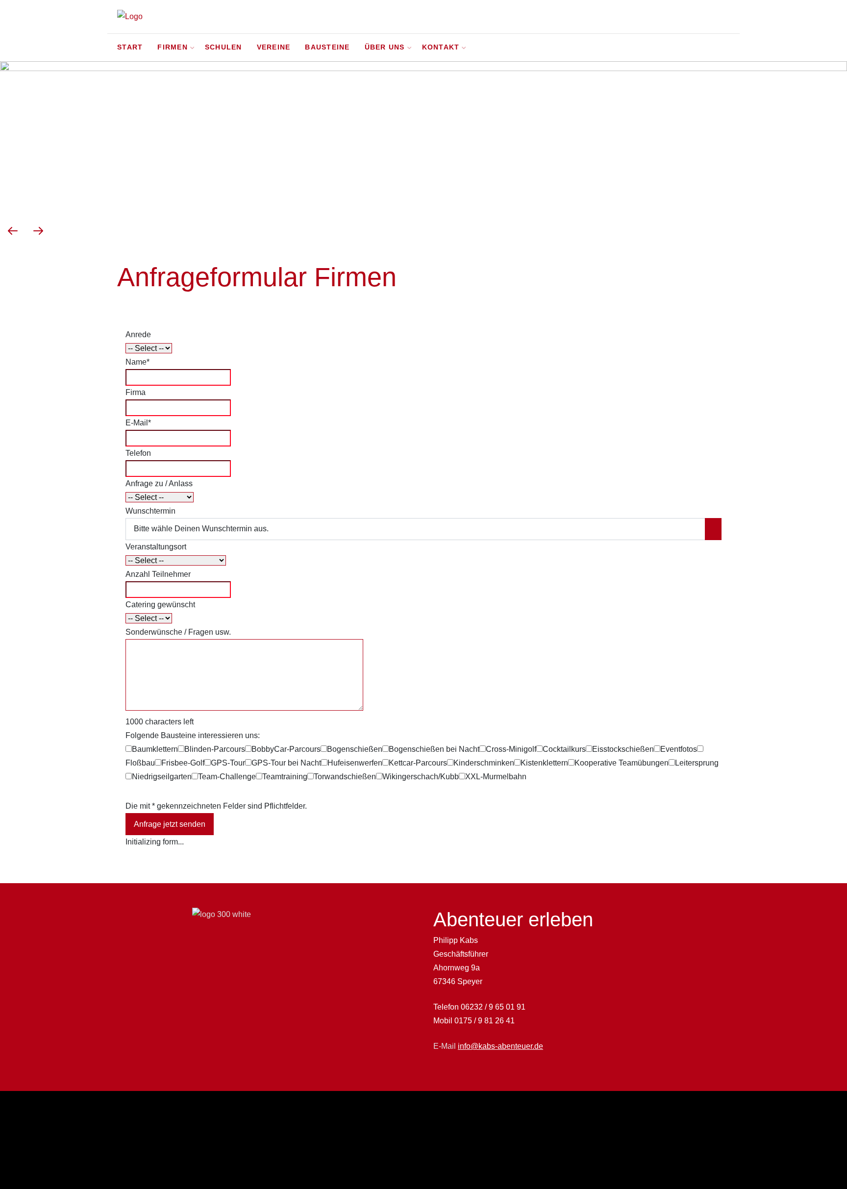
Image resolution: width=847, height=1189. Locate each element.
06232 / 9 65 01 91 (493, 1007)
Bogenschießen (354, 749)
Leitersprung (697, 763)
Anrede (138, 334)
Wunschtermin (150, 511)
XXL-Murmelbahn (495, 776)
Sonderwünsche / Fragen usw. (178, 632)
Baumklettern (155, 749)
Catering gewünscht (160, 604)
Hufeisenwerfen (354, 763)
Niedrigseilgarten (162, 776)
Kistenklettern (544, 763)
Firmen (172, 47)
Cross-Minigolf (511, 749)
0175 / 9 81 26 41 (484, 1020)
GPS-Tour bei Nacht (286, 763)
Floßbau (140, 763)
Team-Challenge (227, 776)
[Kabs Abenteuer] (190, 17)
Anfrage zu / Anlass (159, 483)
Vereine (274, 47)
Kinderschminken (483, 763)
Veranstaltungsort (155, 547)
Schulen (223, 47)
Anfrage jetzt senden (169, 824)
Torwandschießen (345, 776)
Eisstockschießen (623, 749)
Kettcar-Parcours (418, 763)
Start (130, 47)
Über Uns (385, 47)
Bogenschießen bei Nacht (434, 749)
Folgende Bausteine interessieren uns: (192, 735)
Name (137, 362)
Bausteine (327, 47)
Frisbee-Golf (182, 763)
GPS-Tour (228, 763)
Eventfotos (678, 749)
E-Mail (138, 423)
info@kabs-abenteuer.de (500, 1046)
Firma (135, 392)
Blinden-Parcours (214, 749)
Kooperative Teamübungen (621, 763)
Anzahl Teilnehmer (158, 574)
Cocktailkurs (564, 749)
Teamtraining (284, 776)
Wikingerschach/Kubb (420, 776)
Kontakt (441, 47)
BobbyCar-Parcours (286, 749)
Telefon (138, 453)
